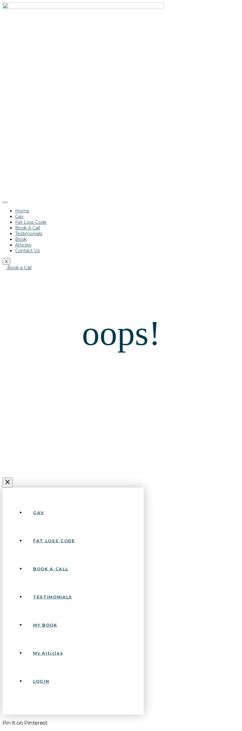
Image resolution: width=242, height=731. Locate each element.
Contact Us (27, 250)
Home (22, 211)
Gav (19, 216)
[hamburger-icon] (5, 202)
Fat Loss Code (31, 222)
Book (21, 239)
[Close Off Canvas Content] (8, 483)
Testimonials (28, 233)
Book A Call (27, 228)
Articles (23, 245)
